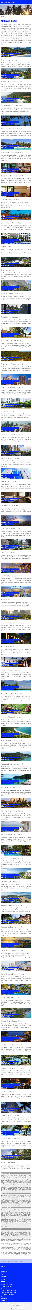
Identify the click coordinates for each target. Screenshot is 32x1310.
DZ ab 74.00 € (4, 969)
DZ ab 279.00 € (5, 171)
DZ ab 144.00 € (5, 336)
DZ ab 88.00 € (4, 712)
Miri (2, 687)
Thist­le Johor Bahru (9, 1092)
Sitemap (3, 1273)
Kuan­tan (3, 991)
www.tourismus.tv (9, 1294)
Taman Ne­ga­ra (5, 710)
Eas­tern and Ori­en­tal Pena (12, 293)
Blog (25, 33)
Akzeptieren (11, 1308)
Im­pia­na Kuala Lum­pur (10, 458)
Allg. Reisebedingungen (7, 1302)
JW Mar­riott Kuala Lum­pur (12, 505)
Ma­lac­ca (3, 592)
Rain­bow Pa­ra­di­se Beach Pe (12, 835)
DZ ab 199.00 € (5, 124)
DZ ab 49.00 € (4, 806)
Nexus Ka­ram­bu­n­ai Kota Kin (12, 740)
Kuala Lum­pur (5, 192)
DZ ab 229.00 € (5, 922)
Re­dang (3, 1014)
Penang (3, 75)
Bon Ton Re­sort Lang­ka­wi (11, 129)
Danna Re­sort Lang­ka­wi (10, 246)
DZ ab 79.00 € (4, 689)
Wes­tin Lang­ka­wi (8, 1162)
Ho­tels (16, 26)
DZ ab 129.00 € (5, 524)
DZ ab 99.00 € (4, 453)
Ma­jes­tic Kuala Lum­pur (10, 576)
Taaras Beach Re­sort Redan (12, 1021)
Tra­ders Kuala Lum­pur (10, 1115)
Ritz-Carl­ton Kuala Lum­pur (12, 858)
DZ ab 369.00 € (5, 1063)
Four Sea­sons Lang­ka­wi (10, 317)
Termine (3, 1297)
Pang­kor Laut (5, 757)
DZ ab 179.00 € (5, 289)
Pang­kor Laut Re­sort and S (12, 764)
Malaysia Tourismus (8, 2)
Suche (2, 1274)
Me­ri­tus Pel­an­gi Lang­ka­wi (11, 670)
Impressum (4, 1298)
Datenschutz (4, 1300)
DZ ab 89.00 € (4, 406)
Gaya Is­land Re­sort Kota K (12, 364)
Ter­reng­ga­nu (5, 804)
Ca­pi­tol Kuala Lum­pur (10, 199)
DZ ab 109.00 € (5, 430)
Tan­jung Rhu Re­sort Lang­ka (12, 1068)
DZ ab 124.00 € (5, 1110)
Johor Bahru (5, 1085)
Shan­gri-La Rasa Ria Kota (11, 905)
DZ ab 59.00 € (4, 195)
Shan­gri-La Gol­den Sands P (12, 882)
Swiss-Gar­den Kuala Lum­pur (12, 974)
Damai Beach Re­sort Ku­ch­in (12, 223)
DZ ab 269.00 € (5, 665)
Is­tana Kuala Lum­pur (9, 482)
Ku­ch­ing (3, 216)
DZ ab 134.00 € (5, 736)
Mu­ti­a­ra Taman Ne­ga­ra (10, 717)
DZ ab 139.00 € (5, 147)
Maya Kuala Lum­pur (9, 646)
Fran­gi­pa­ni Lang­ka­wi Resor (12, 341)
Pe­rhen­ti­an (4, 145)
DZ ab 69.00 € (4, 77)
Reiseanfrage (4, 1276)
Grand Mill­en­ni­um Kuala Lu (12, 388)
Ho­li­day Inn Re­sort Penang (12, 435)
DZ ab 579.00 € (5, 312)
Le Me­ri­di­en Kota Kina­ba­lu (12, 529)
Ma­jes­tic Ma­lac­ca (8, 599)
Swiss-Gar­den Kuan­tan (10, 998)
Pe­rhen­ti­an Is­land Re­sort (11, 788)
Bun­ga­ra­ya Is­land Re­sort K (12, 176)
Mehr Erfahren (21, 1308)
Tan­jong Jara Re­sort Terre (11, 1045)
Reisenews (4, 1271)
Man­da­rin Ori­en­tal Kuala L (12, 623)
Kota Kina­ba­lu (5, 169)
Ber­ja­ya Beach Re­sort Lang (11, 105)
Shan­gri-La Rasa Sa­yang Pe (12, 927)
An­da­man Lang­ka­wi (9, 60)
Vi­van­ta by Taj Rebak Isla (11, 1139)
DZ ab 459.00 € (5, 242)
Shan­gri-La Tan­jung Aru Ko (12, 950)
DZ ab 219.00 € (5, 359)
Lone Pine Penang (8, 552)
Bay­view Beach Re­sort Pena (12, 82)
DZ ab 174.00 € (5, 1016)
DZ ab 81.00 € (4, 1087)
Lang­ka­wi (4, 53)
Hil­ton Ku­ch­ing (7, 411)
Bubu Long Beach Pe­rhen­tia (12, 152)
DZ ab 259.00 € (5, 55)
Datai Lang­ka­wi (7, 270)
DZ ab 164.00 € (5, 100)
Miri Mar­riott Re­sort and (11, 693)
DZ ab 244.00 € (5, 618)
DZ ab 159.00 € (5, 547)
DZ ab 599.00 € (5, 265)
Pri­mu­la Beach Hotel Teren (12, 811)
